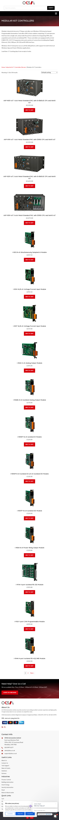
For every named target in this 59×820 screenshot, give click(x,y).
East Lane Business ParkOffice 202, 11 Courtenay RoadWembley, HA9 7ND (13, 742)
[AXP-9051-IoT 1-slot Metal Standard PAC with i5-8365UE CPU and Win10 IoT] (30, 87)
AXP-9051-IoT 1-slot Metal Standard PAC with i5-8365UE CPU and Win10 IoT (29, 102)
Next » (32, 673)
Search (50, 8)
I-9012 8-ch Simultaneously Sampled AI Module (29, 252)
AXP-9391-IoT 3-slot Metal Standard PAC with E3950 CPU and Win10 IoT (30, 215)
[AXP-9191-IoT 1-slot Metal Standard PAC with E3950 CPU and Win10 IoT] (30, 126)
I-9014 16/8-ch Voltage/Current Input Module (29, 289)
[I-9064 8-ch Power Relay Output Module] (29, 535)
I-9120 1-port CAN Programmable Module (29, 621)
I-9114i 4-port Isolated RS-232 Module (29, 585)
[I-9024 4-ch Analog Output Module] (29, 350)
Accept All (30, 813)
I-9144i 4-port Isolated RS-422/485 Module (29, 658)
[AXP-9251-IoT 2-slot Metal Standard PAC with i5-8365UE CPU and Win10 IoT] (29, 163)
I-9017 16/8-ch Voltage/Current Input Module (29, 326)
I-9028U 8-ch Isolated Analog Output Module (29, 400)
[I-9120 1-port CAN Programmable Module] (29, 608)
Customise (10, 813)
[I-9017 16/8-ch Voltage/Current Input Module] (29, 313)
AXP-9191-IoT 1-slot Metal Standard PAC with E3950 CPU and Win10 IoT (29, 139)
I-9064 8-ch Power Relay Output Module (29, 548)
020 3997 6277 (8, 747)
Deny (31, 817)
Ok (27, 817)
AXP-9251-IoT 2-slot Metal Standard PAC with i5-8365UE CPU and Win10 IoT (29, 177)
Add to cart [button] (29, 110)
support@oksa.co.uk (10, 753)
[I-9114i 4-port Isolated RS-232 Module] (29, 571)
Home (3, 67)
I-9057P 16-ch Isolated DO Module (29, 511)
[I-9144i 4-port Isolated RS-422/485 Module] (29, 645)
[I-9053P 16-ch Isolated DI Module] (29, 424)
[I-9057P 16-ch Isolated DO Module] (29, 498)
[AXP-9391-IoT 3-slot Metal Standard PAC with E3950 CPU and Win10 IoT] (29, 202)
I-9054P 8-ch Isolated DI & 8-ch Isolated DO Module (29, 474)
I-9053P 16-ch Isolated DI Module (29, 437)
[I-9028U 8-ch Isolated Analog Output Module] (29, 387)
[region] (20, 809)
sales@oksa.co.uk (9, 750)
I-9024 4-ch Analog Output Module (29, 363)
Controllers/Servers (20, 67)
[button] (2, 727)
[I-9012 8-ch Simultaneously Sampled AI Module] (29, 239)
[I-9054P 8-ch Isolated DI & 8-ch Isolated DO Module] (29, 461)
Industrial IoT (10, 67)
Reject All (20, 813)
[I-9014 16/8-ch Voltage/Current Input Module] (29, 276)
